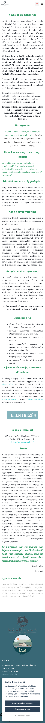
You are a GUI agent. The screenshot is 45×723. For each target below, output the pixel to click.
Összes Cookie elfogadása (22, 703)
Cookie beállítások (22, 716)
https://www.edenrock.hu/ (22, 442)
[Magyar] (37, 4)
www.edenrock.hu (9, 674)
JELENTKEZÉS (22, 415)
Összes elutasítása (22, 709)
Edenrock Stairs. (9, 399)
